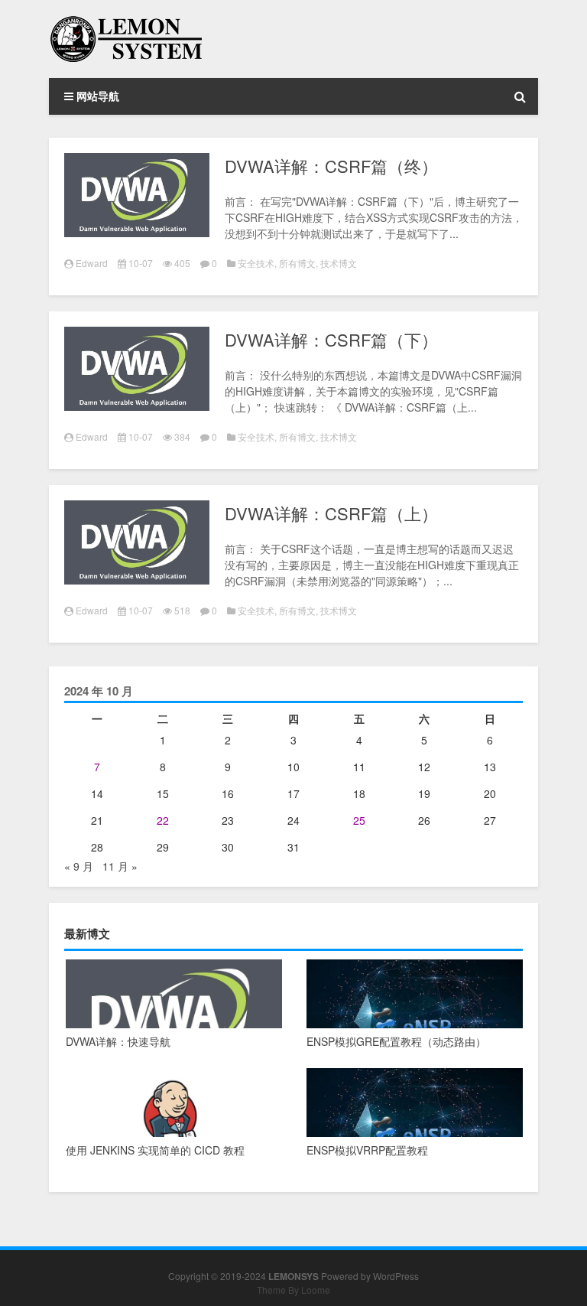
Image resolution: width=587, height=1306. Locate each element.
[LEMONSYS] (125, 21)
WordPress (396, 1275)
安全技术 (256, 262)
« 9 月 (78, 866)
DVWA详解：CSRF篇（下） (331, 339)
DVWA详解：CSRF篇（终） (331, 165)
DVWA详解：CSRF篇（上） (331, 513)
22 (163, 820)
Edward (92, 262)
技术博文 (338, 262)
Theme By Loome (293, 1289)
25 (359, 820)
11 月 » (120, 866)
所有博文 (297, 262)
